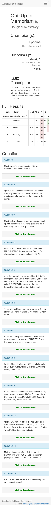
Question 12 (10, 473)
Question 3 (9, 214)
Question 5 (9, 269)
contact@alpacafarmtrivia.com (36, 503)
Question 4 (9, 242)
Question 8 (9, 357)
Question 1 (9, 159)
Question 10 (10, 415)
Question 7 (9, 330)
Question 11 (10, 445)
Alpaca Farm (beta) (12, 3)
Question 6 (9, 302)
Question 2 (9, 184)
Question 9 (9, 385)
